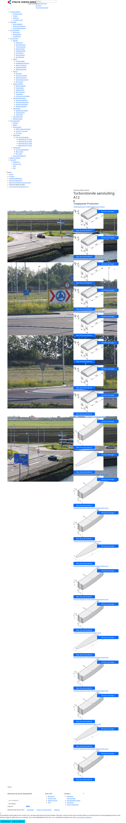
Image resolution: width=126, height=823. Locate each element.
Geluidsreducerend (22, 80)
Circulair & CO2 (18, 20)
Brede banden (20, 49)
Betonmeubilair (21, 86)
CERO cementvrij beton (23, 129)
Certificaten (16, 36)
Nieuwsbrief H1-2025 (25, 141)
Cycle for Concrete (22, 131)
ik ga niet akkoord (18, 821)
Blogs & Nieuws (15, 158)
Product (11, 176)
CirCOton (19, 133)
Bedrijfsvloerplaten (22, 111)
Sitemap (57, 810)
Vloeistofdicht (20, 113)
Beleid (15, 125)
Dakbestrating (17, 119)
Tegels (15, 59)
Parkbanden (20, 88)
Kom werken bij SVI (42, 8)
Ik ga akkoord (5, 821)
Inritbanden (19, 53)
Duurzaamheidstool (19, 28)
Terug (9, 787)
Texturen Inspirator (19, 26)
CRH (14, 166)
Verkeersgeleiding (22, 100)
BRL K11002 (19, 152)
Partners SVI (17, 164)
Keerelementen (18, 117)
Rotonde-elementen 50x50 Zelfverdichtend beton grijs (90, 417)
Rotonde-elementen (15, 180)
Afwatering (19, 43)
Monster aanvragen (107, 211)
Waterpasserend (21, 69)
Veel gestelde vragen (73, 800)
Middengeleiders (21, 106)
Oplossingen (17, 127)
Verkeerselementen (19, 98)
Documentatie (14, 30)
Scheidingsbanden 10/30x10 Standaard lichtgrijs (89, 207)
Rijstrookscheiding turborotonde (20, 183)
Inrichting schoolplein (23, 96)
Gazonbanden (20, 55)
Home (11, 174)
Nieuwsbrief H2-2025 (25, 139)
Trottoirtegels (20, 61)
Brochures (16, 32)
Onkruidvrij (19, 82)
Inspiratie (13, 22)
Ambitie (15, 123)
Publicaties (16, 135)
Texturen (16, 18)
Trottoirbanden (21, 47)
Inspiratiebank (17, 24)
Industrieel (19, 115)
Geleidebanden (21, 51)
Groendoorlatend (21, 76)
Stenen (15, 71)
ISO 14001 (19, 154)
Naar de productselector (84, 230)
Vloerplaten (16, 108)
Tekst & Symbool (21, 65)
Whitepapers (17, 34)
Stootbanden (20, 57)
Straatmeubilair (18, 84)
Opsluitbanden (20, 45)
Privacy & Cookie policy (44, 810)
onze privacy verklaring (83, 817)
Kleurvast (19, 73)
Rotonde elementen (22, 102)
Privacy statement (72, 805)
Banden (15, 41)
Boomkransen (20, 92)
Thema (15, 16)
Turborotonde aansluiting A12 (19, 187)
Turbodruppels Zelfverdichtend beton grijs (87, 450)
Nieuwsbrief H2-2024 (25, 143)
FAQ (14, 168)
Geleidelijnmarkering (22, 63)
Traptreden (19, 94)
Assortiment (14, 39)
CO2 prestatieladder (22, 137)
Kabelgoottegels (21, 67)
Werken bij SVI (52, 800)
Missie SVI (16, 162)
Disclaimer (70, 803)
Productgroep (17, 14)
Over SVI (13, 160)
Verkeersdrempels (22, 104)
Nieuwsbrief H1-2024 (25, 146)
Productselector (15, 12)
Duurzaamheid (15, 121)
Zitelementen (20, 90)
